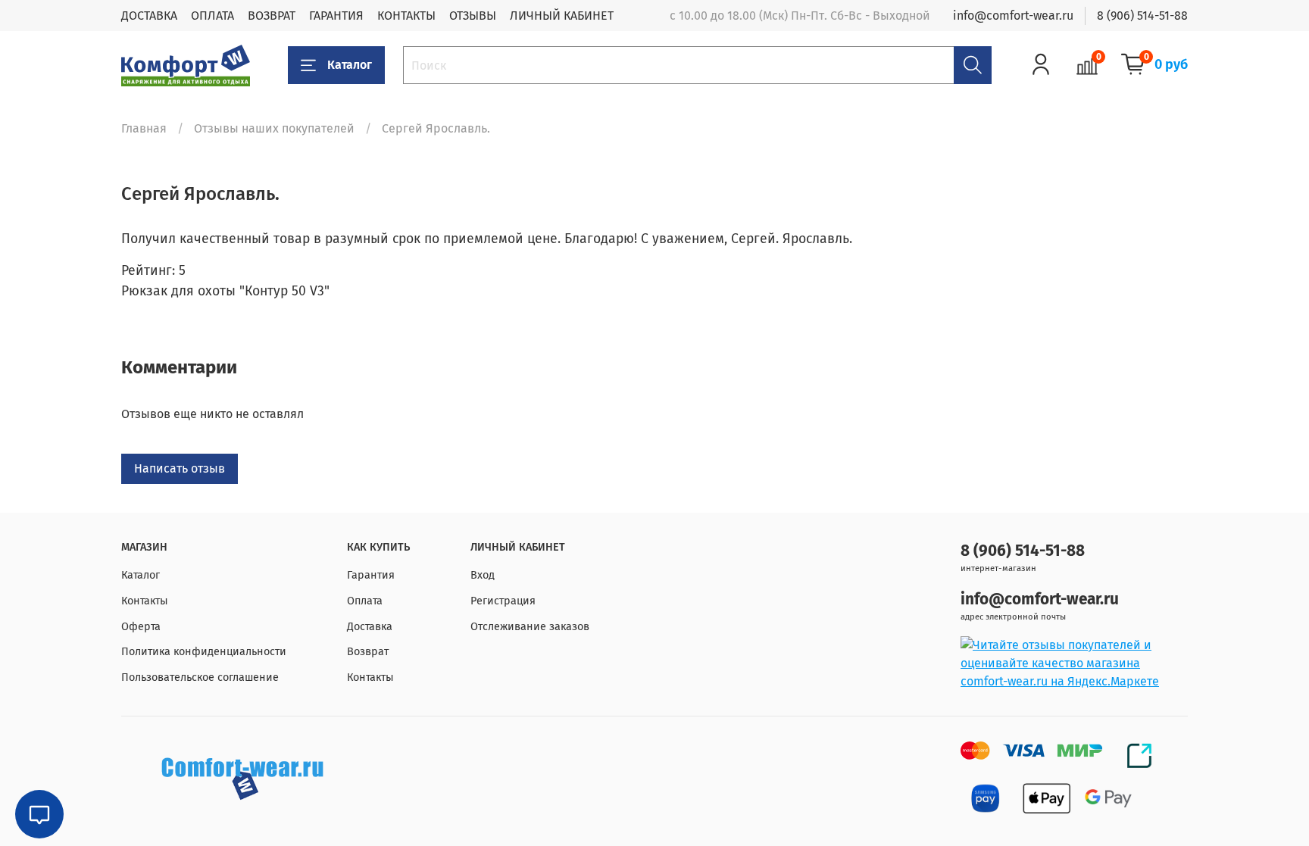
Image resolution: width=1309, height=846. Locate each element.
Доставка (369, 626)
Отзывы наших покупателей (274, 128)
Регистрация (503, 601)
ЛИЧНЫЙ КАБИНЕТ (562, 15)
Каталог (349, 65)
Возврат (368, 651)
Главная (144, 128)
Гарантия (371, 575)
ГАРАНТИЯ (336, 15)
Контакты (144, 601)
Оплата (365, 601)
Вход (482, 575)
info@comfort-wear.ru (1013, 15)
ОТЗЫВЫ (472, 15)
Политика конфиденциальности (203, 651)
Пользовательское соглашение (200, 677)
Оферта (141, 626)
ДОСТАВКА (149, 15)
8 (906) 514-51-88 (1142, 15)
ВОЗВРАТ (271, 15)
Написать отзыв (179, 468)
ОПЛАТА (212, 15)
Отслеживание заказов (529, 626)
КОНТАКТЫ (406, 15)
